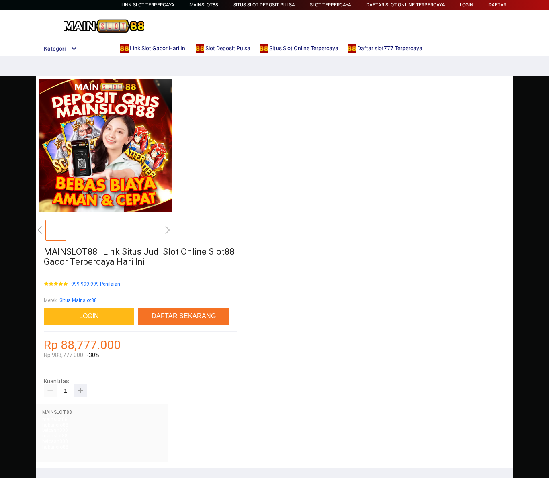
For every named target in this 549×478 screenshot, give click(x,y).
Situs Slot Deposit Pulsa (264, 5)
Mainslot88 (203, 5)
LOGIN (466, 5)
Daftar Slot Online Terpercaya (405, 5)
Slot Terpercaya (330, 5)
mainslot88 (55, 419)
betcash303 (55, 430)
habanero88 (55, 425)
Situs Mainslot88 (78, 300)
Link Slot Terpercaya (147, 5)
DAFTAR (497, 5)
